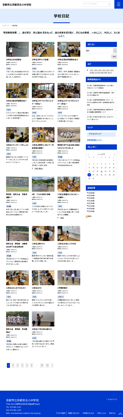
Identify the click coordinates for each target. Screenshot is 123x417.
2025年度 (91, 195)
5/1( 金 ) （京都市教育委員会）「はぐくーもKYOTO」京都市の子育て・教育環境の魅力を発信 (100, 102)
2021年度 (91, 206)
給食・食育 (104, 73)
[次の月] (114, 154)
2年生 (96, 70)
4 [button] (22, 365)
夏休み (41, 168)
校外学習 (97, 73)
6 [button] (31, 365)
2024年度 (91, 198)
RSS (89, 216)
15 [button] (47, 365)
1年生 (91, 70)
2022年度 (91, 203)
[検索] (108, 5)
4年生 (104, 70)
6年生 (112, 70)
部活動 (92, 73)
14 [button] (42, 365)
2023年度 (91, 201)
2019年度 (91, 211)
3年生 (36, 168)
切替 (114, 56)
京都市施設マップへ (94, 139)
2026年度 (91, 193)
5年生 (108, 70)
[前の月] (88, 154)
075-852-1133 (15, 407)
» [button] (52, 365)
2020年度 (91, 208)
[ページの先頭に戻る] (120, 414)
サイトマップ (112, 399)
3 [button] (17, 365)
